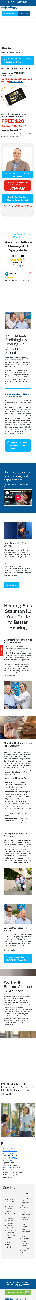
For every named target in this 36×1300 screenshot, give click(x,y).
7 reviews (21, 262)
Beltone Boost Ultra (10, 1158)
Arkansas (9, 1282)
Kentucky (10, 1284)
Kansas (26, 1282)
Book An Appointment (10, 13)
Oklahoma (24, 1284)
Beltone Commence (10, 1151)
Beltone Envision (9, 1148)
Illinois (21, 1282)
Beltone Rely (7, 1160)
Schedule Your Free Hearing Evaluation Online (18, 60)
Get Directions (16, 81)
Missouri (17, 1284)
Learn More (11, 585)
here (15, 950)
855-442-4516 (21, 68)
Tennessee (18, 1285)
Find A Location (24, 13)
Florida (15, 1282)
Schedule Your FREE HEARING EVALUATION (16, 958)
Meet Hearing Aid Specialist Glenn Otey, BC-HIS (17, 174)
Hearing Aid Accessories (11, 1168)
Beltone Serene (8, 1153)
